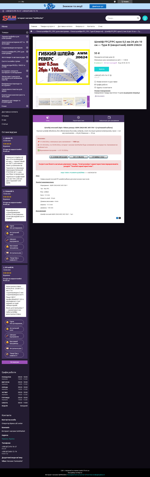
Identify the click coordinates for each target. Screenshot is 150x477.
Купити (101, 69)
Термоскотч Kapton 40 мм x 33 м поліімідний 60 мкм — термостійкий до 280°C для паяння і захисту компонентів (15, 161)
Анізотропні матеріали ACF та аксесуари (13, 43)
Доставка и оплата (65, 26)
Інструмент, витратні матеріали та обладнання (12, 71)
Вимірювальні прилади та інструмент (12, 84)
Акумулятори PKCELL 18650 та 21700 (13, 66)
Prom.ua (86, 470)
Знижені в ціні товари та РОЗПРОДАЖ (11, 101)
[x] (120, 218)
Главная (34, 26)
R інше (4, 106)
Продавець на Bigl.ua (75, 472)
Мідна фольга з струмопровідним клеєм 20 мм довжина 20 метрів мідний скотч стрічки (15, 214)
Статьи (5, 124)
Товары (5, 32)
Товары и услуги (47, 26)
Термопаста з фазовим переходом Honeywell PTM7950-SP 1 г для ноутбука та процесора (15, 171)
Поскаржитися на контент (76, 474)
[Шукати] (138, 18)
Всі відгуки (15, 362)
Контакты (91, 26)
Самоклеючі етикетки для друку (12, 90)
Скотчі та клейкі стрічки (11, 61)
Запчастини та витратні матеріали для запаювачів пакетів (12, 78)
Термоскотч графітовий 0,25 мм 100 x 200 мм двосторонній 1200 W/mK (15, 180)
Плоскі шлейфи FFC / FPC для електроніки (53, 31)
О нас (100, 26)
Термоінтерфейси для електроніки (10, 37)
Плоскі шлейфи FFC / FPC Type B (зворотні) (87, 31)
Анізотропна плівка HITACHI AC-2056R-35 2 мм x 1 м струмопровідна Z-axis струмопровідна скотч (14, 290)
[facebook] (117, 218)
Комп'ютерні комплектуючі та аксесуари (13, 96)
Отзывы (5, 116)
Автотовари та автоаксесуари (13, 57)
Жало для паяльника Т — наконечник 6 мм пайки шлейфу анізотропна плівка (15, 311)
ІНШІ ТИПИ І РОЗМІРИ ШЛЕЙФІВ (72, 172)
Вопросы (79, 26)
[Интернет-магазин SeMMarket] (9, 18)
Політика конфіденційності (95, 474)
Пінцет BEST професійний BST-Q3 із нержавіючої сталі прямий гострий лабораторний (15, 301)
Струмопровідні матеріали (12, 48)
